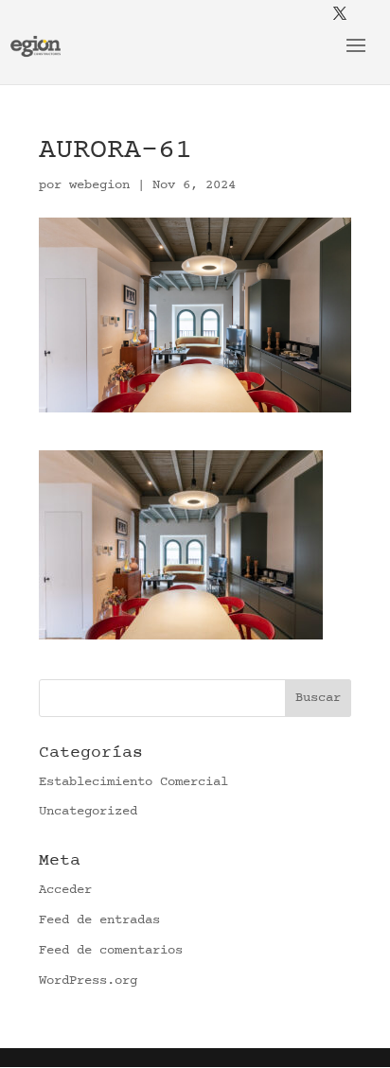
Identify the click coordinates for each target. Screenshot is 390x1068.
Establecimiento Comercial (133, 782)
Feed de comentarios (111, 950)
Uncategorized (88, 811)
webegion (99, 185)
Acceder (65, 890)
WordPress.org (88, 981)
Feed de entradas (99, 920)
